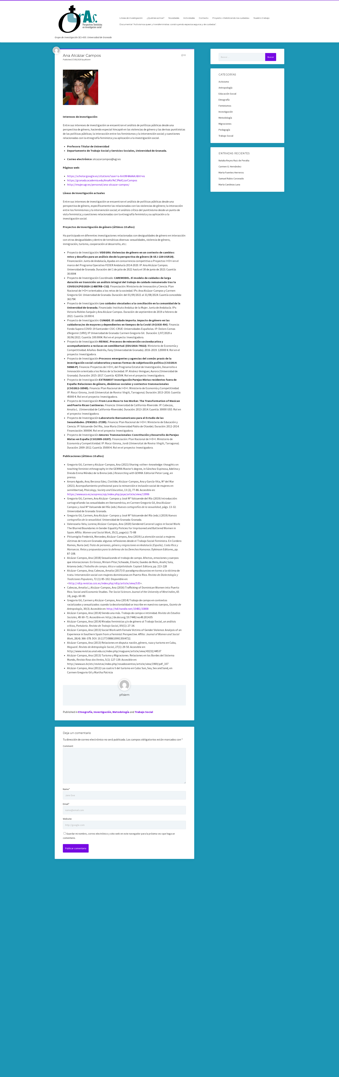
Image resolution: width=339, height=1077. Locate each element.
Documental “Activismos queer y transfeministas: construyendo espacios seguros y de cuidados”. (168, 24)
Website (67, 818)
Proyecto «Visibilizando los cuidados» (230, 18)
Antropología (225, 87)
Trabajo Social (144, 712)
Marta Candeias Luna (229, 184)
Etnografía (85, 712)
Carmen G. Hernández (230, 166)
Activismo (224, 81)
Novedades (173, 18)
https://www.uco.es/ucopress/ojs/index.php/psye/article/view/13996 (108, 494)
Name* (66, 789)
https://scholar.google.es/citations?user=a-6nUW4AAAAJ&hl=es (106, 176)
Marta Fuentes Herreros (231, 172)
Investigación (102, 712)
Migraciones (225, 123)
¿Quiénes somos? (155, 18)
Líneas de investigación (131, 18)
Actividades (189, 18)
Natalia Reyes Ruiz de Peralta (234, 160)
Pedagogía (224, 129)
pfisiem (124, 694)
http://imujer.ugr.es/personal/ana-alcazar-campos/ (98, 184)
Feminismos (225, 105)
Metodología (120, 712)
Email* (66, 804)
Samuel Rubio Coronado (231, 178)
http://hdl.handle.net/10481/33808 (127, 608)
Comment (68, 746)
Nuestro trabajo (261, 18)
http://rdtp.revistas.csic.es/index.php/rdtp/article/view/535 (104, 583)
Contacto (203, 18)
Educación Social (227, 93)
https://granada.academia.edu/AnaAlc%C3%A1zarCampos (102, 180)
